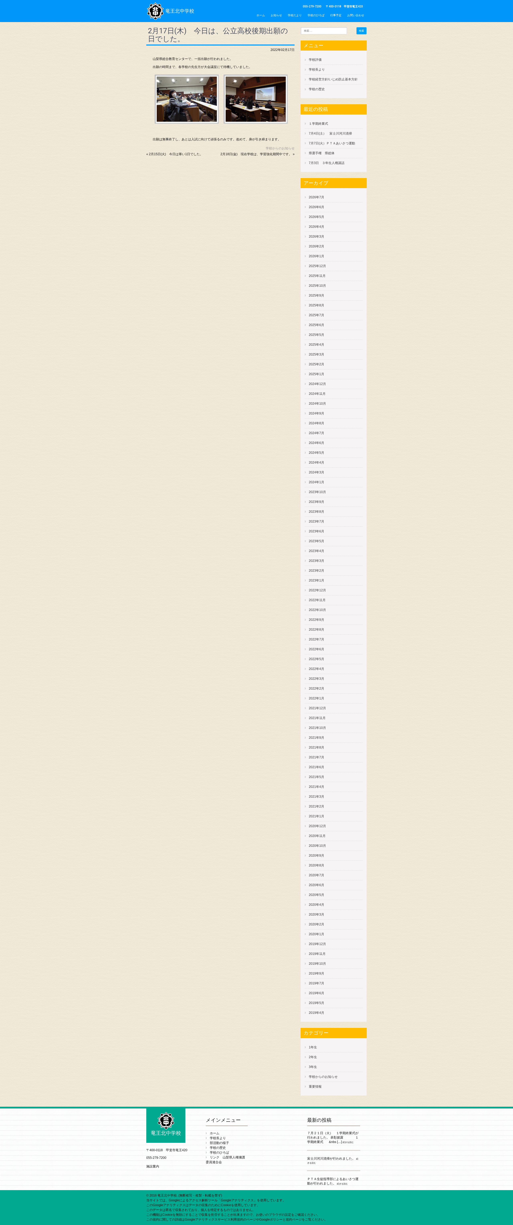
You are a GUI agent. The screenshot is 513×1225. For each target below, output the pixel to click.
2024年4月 (316, 462)
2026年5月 (316, 217)
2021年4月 (316, 786)
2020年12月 (317, 826)
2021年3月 (316, 796)
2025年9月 (316, 295)
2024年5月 (316, 452)
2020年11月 (317, 836)
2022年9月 (316, 619)
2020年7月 (316, 875)
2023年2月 (316, 570)
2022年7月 (316, 639)
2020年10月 (317, 845)
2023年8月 (316, 511)
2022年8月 (316, 629)
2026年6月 (316, 207)
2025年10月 (317, 285)
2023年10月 (317, 492)
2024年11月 (317, 393)
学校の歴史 (317, 89)
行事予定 (335, 15)
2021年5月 (316, 777)
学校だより (295, 15)
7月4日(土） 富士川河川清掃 (330, 133)
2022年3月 (316, 678)
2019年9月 (316, 973)
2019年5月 (316, 1003)
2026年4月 (316, 226)
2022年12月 (317, 590)
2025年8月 (316, 305)
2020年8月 (316, 865)
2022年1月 (316, 698)
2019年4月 (316, 1012)
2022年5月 (316, 659)
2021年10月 (317, 728)
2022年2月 (316, 688)
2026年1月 (316, 256)
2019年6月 (316, 993)
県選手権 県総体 (321, 153)
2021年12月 (317, 708)
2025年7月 (316, 315)
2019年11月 (317, 953)
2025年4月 (316, 344)
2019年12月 (317, 944)
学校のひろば (316, 15)
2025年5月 (316, 334)
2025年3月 (316, 354)
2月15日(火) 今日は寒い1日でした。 (176, 154)
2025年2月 (316, 364)
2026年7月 (316, 197)
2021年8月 (316, 747)
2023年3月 (316, 560)
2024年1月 (316, 482)
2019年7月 (316, 983)
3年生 (313, 1067)
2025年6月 (316, 325)
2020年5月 (316, 895)
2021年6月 (316, 767)
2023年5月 (316, 541)
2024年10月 (317, 403)
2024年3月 (316, 472)
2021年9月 (316, 737)
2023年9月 (316, 502)
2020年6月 (316, 885)
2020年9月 (316, 855)
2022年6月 (316, 649)
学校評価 (315, 59)
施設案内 (152, 1166)
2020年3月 (316, 914)
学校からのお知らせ (280, 148)
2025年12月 (317, 266)
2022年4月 (316, 669)
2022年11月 (317, 600)
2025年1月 (316, 374)
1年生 (313, 1047)
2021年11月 (317, 718)
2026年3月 (316, 236)
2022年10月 (317, 610)
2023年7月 (316, 521)
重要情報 (315, 1086)
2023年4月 (316, 551)
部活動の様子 (219, 1143)
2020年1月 (316, 934)
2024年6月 (316, 443)
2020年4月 (316, 904)
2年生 (313, 1057)
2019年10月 (317, 963)
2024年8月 (316, 423)
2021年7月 (316, 757)
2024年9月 (316, 413)
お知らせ (276, 15)
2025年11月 (317, 276)
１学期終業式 (318, 123)
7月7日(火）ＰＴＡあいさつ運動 (332, 143)
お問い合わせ (355, 15)
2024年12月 (317, 384)
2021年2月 (316, 806)
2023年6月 (316, 531)
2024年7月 (316, 433)
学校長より (317, 69)
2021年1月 (316, 816)
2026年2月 (316, 246)
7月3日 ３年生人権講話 (326, 163)
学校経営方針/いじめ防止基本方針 (333, 79)
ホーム (260, 15)
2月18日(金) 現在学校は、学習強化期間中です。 (256, 154)
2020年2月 (316, 924)
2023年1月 (316, 580)
